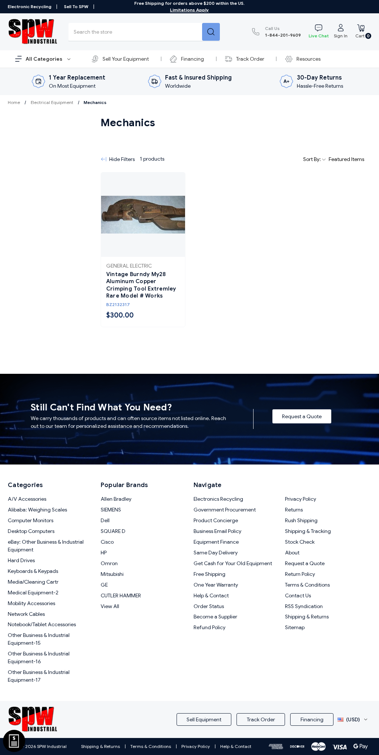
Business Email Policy (217, 531)
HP (104, 552)
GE (104, 584)
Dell (105, 520)
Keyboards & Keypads (33, 571)
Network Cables (26, 614)
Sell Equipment (204, 719)
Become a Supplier (215, 616)
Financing (192, 59)
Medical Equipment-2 (33, 592)
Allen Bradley (116, 499)
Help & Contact (211, 595)
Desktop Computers (31, 531)
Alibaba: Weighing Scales (37, 509)
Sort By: (312, 159)
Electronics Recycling (218, 499)
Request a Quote (302, 416)
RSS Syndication (304, 606)
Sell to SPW (76, 6)
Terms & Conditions (307, 584)
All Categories (44, 59)
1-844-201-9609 (283, 32)
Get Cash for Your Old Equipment (233, 563)
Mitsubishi (112, 574)
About (292, 552)
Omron (109, 563)
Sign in (341, 35)
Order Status (209, 606)
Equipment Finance (216, 541)
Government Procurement (225, 509)
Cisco (107, 541)
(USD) (353, 719)
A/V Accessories (27, 499)
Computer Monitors (30, 520)
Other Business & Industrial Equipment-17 (39, 676)
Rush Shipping (301, 520)
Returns (294, 509)
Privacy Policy (300, 499)
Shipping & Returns (307, 616)
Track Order (250, 59)
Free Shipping (209, 574)
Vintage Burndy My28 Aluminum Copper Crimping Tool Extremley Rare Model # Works (141, 285)
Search (211, 32)
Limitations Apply (189, 10)
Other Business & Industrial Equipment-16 (39, 657)
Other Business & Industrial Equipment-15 (39, 639)
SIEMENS (111, 509)
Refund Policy (209, 627)
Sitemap (295, 627)
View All (110, 606)
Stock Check (300, 541)
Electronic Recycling (29, 6)
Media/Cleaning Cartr (33, 581)
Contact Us (298, 595)
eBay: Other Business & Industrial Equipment (46, 545)
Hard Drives (21, 560)
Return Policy (300, 574)
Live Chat (319, 35)
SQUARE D (113, 531)
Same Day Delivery (216, 552)
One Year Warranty (216, 584)
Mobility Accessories (31, 603)
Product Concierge (216, 520)
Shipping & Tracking (308, 531)
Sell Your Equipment (126, 59)
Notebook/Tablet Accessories (42, 624)
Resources (308, 59)
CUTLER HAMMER (121, 595)
